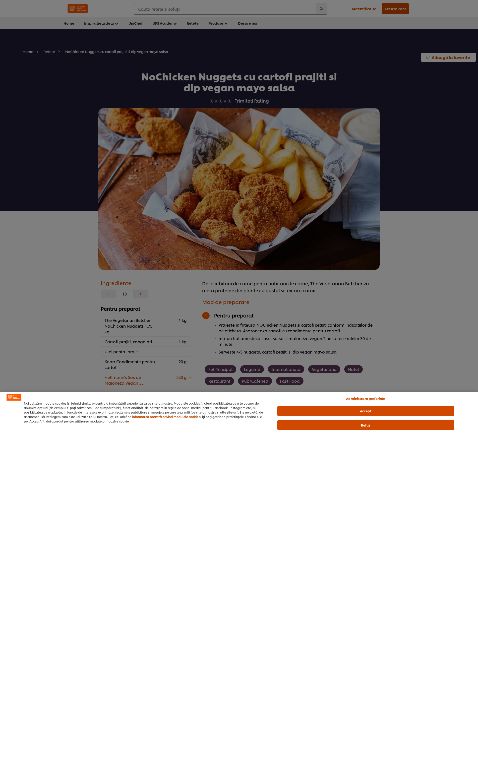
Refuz (365, 425)
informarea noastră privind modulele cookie (165, 417)
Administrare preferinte (365, 398)
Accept (365, 411)
